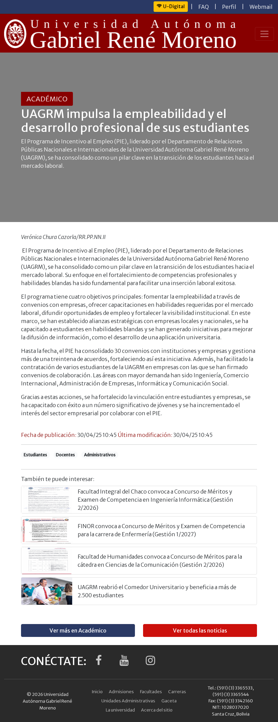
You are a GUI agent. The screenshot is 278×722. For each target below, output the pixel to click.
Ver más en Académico (77, 630)
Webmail (261, 6)
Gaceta (169, 700)
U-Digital (173, 6)
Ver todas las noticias (200, 630)
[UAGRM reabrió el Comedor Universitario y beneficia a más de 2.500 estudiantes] (46, 591)
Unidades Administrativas (128, 700)
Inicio (97, 691)
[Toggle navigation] (264, 34)
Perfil (229, 6)
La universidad (120, 710)
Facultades (151, 691)
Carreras (177, 691)
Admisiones (121, 691)
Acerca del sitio (157, 710)
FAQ (203, 6)
